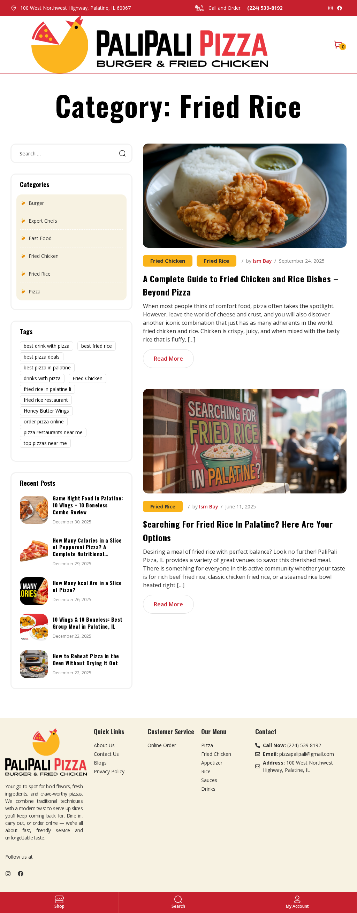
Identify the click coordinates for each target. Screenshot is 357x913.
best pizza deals (42, 356)
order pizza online (44, 421)
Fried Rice (216, 260)
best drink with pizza (46, 346)
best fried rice (96, 346)
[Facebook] (339, 8)
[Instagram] (330, 8)
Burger (36, 203)
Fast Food (40, 238)
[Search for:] (71, 153)
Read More (168, 358)
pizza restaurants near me (53, 432)
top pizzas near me (45, 443)
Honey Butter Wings (46, 410)
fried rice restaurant (46, 400)
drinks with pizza (42, 378)
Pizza (34, 291)
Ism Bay (262, 261)
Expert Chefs (43, 220)
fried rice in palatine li (47, 389)
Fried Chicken (167, 260)
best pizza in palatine (47, 367)
